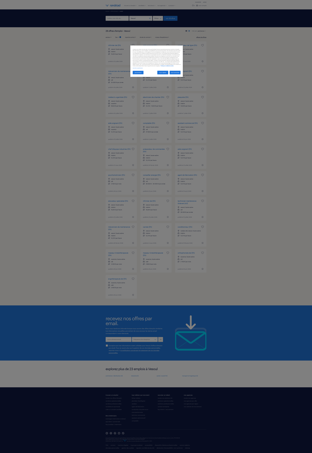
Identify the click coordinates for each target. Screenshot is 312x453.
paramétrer (138, 72)
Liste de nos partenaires (138, 68)
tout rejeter (162, 72)
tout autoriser (175, 72)
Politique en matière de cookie (167, 65)
